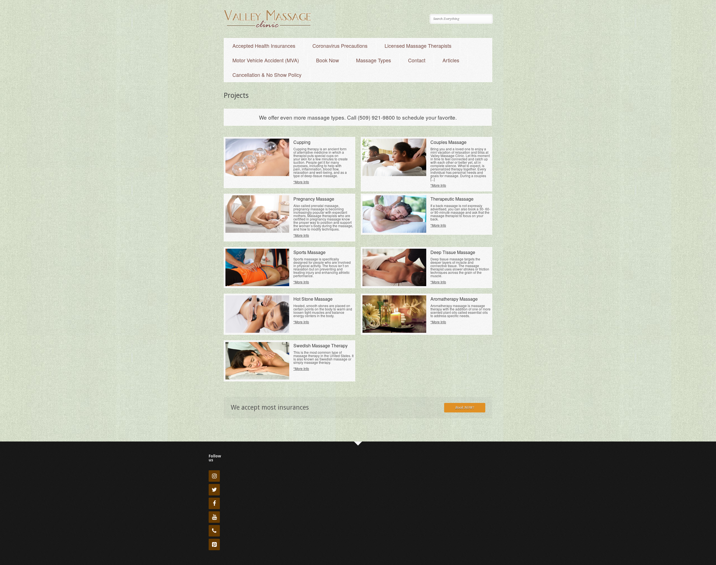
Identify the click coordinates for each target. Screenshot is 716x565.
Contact (416, 60)
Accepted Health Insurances (263, 45)
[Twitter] (214, 489)
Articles (450, 60)
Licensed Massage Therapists (418, 45)
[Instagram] (214, 476)
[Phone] (214, 530)
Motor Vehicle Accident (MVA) (265, 60)
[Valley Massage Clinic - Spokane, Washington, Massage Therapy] (267, 26)
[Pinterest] (214, 544)
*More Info (301, 181)
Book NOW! (464, 408)
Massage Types (373, 60)
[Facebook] (214, 503)
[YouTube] (214, 517)
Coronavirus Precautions (340, 45)
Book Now (327, 60)
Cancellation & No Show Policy (267, 74)
